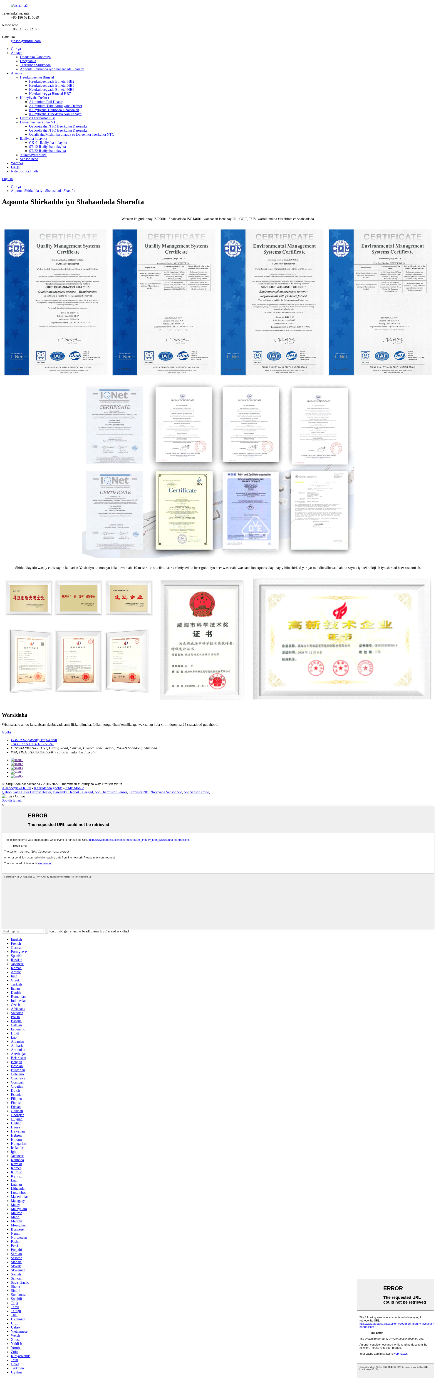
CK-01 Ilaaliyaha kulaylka (48, 143)
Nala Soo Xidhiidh (24, 171)
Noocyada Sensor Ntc (166, 792)
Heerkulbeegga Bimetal (37, 77)
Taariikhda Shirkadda (35, 65)
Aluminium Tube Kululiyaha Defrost (55, 106)
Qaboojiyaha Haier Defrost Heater (26, 792)
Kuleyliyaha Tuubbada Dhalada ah (54, 110)
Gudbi (6, 732)
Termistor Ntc (139, 792)
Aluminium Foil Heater (45, 102)
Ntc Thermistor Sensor (111, 792)
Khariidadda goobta (48, 788)
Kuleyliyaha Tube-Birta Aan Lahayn (55, 114)
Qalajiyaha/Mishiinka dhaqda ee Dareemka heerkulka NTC (71, 134)
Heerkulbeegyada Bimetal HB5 (51, 85)
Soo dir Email (12, 800)
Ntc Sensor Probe (196, 792)
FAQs (15, 167)
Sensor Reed (29, 159)
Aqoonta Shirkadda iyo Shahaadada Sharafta (52, 69)
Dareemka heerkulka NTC (39, 122)
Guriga (16, 49)
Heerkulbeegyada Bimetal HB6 (51, 89)
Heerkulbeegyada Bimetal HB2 (51, 81)
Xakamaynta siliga (33, 155)
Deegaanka (28, 61)
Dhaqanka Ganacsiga (35, 57)
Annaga (16, 53)
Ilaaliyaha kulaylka (33, 138)
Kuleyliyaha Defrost (34, 98)
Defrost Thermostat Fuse (37, 118)
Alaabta (16, 73)
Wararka (17, 163)
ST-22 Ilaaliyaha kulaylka (47, 151)
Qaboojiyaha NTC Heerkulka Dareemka (58, 126)
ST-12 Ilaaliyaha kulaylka (47, 147)
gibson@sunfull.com (26, 41)
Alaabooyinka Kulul (16, 788)
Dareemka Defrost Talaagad (73, 792)
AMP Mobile (74, 788)
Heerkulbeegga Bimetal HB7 (50, 94)
